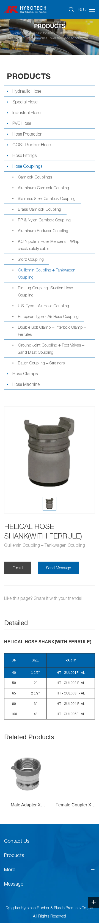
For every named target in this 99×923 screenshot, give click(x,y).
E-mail (17, 567)
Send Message (58, 567)
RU (81, 9)
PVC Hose (21, 123)
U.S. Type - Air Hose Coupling (43, 305)
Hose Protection (27, 133)
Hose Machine (26, 384)
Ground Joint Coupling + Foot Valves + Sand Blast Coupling (51, 348)
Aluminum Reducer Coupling (43, 230)
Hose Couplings (27, 166)
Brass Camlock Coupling (39, 209)
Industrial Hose (26, 112)
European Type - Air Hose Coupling (48, 316)
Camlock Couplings (35, 176)
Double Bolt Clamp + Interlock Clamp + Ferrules (52, 331)
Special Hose (24, 101)
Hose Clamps (25, 373)
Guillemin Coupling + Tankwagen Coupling (46, 273)
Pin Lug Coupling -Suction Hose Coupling (45, 291)
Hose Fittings (24, 155)
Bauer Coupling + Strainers (41, 362)
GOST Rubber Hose (31, 144)
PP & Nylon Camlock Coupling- (45, 219)
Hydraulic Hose (26, 91)
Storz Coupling (31, 259)
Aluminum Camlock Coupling (43, 187)
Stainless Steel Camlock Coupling (47, 198)
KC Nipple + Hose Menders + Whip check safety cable (48, 245)
